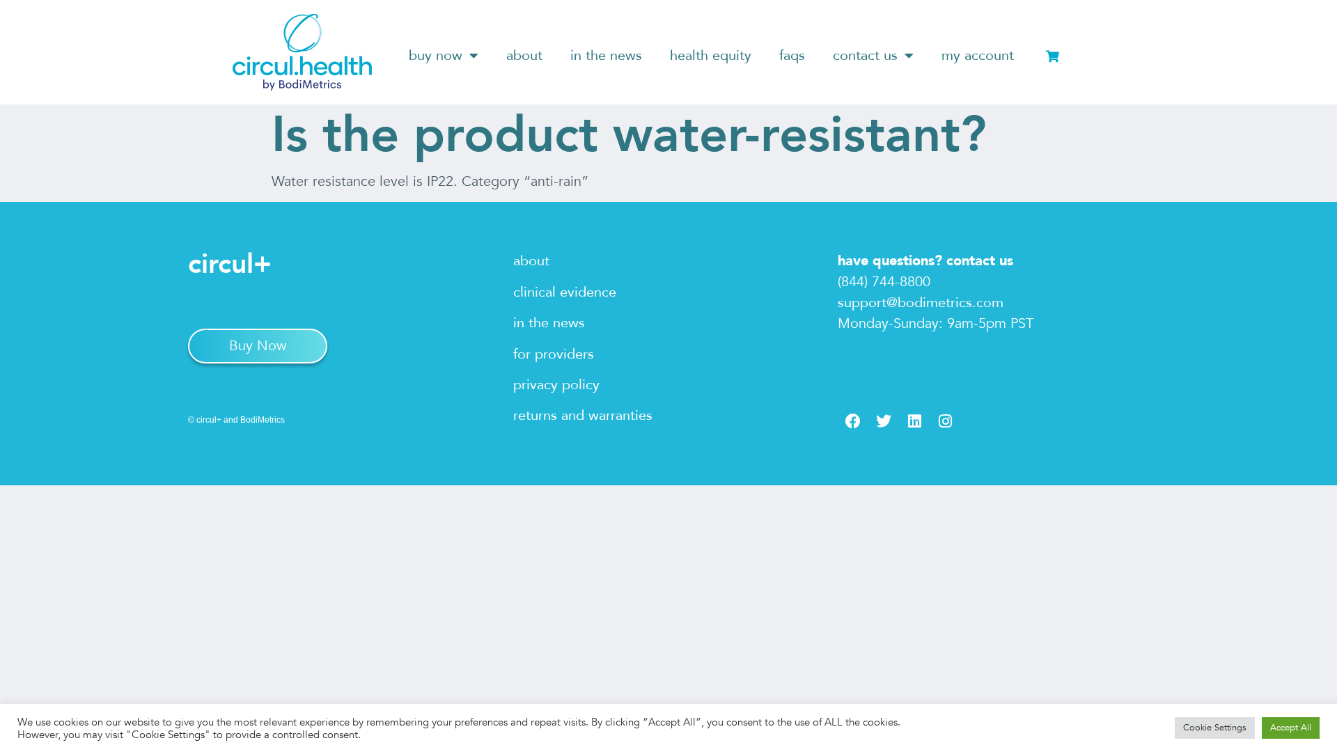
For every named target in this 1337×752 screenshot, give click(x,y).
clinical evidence (564, 292)
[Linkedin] (914, 421)
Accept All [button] (1290, 727)
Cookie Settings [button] (1214, 727)
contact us (865, 55)
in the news (606, 55)
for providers (553, 354)
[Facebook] (853, 421)
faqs (792, 55)
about (524, 55)
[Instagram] (945, 421)
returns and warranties (582, 415)
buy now (435, 55)
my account (977, 55)
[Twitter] (883, 421)
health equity (710, 55)
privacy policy (556, 384)
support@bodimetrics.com (920, 302)
